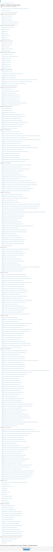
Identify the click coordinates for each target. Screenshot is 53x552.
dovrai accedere (29, 548)
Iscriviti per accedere (26, 549)
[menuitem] (0, 1)
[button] (0, 0)
